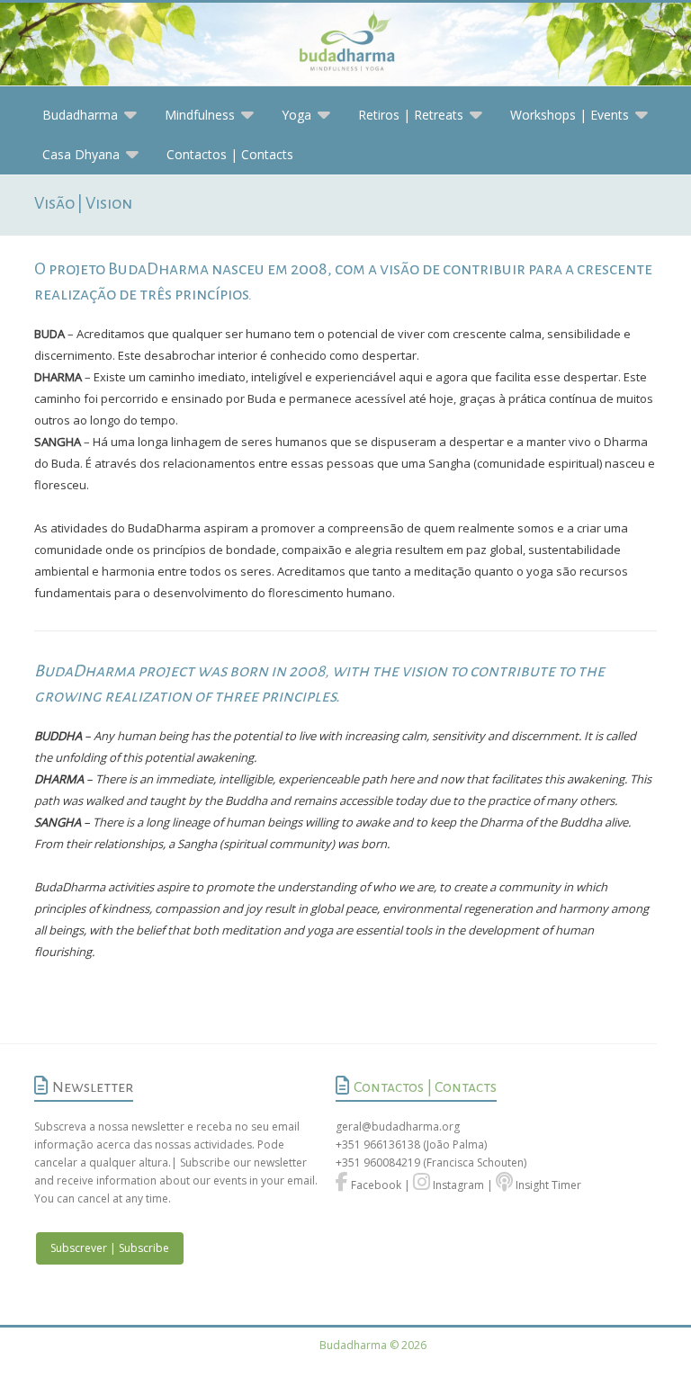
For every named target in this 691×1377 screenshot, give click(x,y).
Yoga (296, 114)
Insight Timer (547, 1185)
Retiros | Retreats (410, 114)
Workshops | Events (569, 114)
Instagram (457, 1185)
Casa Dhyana (81, 154)
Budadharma (80, 114)
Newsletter (92, 1087)
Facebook (374, 1185)
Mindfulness (200, 114)
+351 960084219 (379, 1162)
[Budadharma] (345, 44)
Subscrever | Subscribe (109, 1248)
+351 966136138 (378, 1144)
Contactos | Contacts (229, 154)
